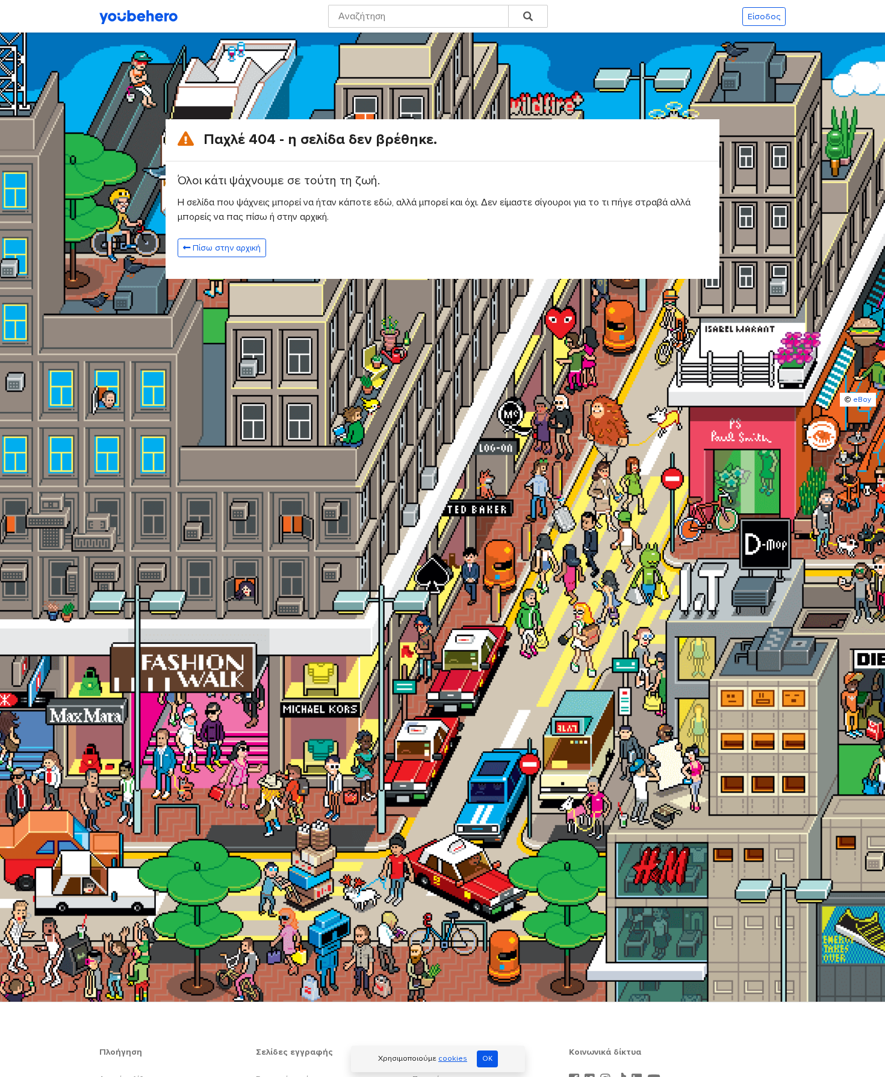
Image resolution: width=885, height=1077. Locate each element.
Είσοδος (764, 16)
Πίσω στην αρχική (227, 248)
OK (487, 1058)
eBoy (862, 399)
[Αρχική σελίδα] (138, 16)
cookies (452, 1058)
